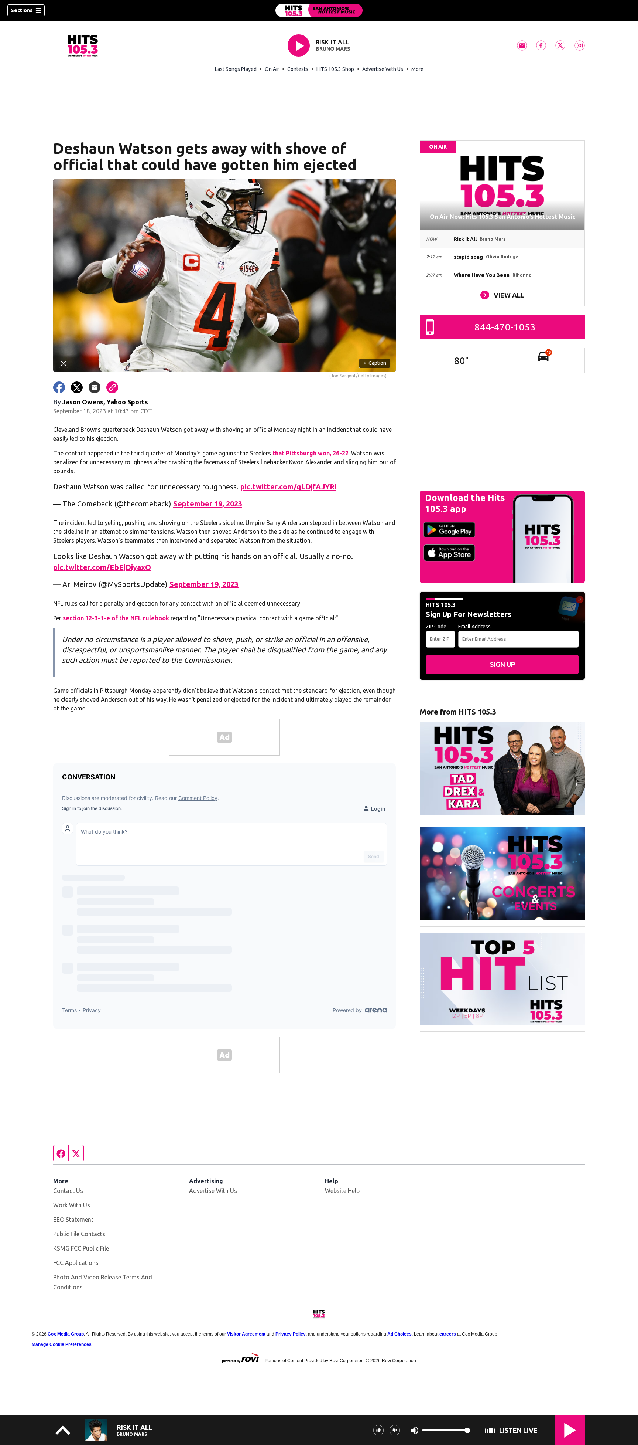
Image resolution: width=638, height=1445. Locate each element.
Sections (21, 10)
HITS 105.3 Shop (335, 69)
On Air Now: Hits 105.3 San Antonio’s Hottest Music (502, 216)
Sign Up (502, 664)
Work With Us (71, 1205)
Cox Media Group (66, 1334)
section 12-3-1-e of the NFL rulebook (116, 618)
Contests (297, 69)
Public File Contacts (79, 1234)
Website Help (342, 1190)
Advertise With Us (382, 69)
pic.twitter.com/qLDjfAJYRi (288, 486)
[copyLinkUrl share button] (112, 387)
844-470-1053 (505, 327)
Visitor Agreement (246, 1334)
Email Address (474, 627)
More (417, 69)
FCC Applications (76, 1262)
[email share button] (94, 387)
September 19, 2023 (207, 503)
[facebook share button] (59, 387)
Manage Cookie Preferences (62, 1344)
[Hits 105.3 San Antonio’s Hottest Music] (319, 10)
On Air (272, 69)
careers (447, 1334)
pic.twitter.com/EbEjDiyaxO (102, 567)
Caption (374, 363)
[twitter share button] (77, 387)
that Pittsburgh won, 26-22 (310, 453)
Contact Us (68, 1190)
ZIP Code (436, 627)
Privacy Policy (290, 1334)
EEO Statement (73, 1219)
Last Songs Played (236, 69)
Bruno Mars (333, 49)
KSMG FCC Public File (81, 1248)
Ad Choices (399, 1334)
